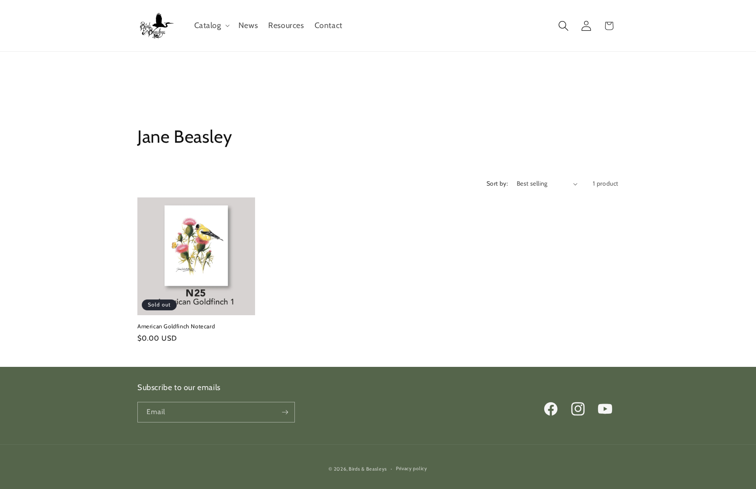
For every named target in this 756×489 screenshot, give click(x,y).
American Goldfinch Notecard (176, 326)
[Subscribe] (284, 412)
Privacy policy (411, 468)
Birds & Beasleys (368, 469)
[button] (211, 25)
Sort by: (497, 183)
